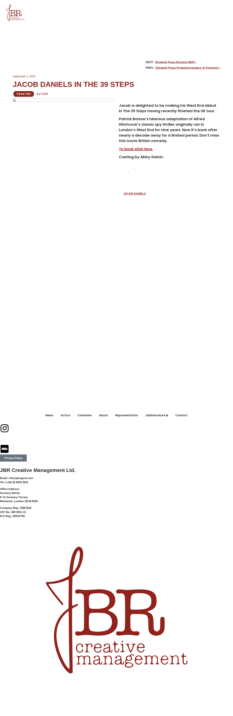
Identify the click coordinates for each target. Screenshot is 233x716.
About (102, 6)
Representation (128, 6)
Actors (60, 6)
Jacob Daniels (134, 193)
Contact (189, 6)
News (43, 6)
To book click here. (136, 148)
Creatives (82, 6)
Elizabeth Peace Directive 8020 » (175, 62)
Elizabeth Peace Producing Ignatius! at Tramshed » (188, 67)
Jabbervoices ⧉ (161, 6)
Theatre (23, 94)
